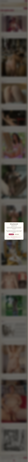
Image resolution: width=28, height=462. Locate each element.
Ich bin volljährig (11, 234)
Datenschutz (14, 238)
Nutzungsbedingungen (18, 237)
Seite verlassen (17, 234)
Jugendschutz (8, 237)
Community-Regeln (13, 237)
